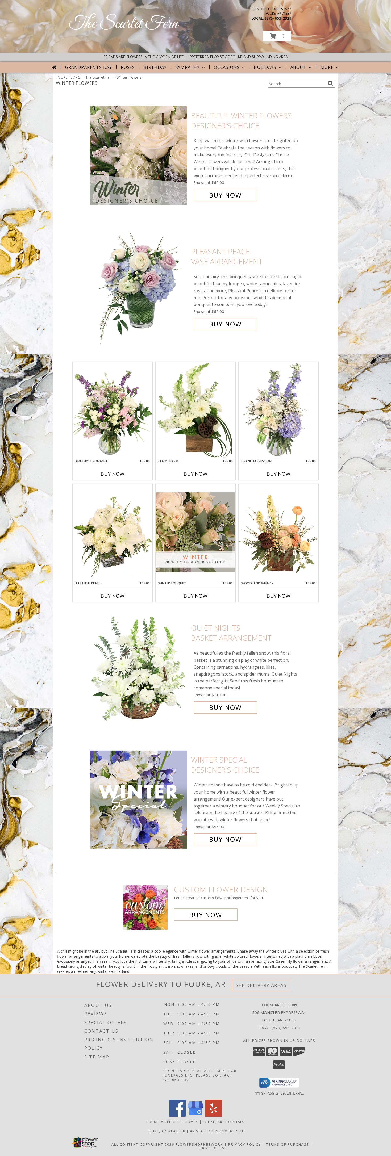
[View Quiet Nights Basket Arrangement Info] (139, 667)
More (327, 67)
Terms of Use (212, 1147)
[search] (330, 83)
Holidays (265, 67)
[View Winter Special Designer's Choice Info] (139, 799)
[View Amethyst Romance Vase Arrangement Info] (112, 410)
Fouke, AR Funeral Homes (172, 1121)
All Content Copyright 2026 (142, 1144)
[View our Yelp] (213, 1115)
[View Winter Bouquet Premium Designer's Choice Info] (195, 532)
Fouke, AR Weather (166, 1131)
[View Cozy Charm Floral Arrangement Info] (195, 410)
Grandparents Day (88, 67)
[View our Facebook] (177, 1115)
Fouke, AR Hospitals (224, 1121)
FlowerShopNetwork (199, 1144)
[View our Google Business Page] (195, 1115)
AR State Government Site (217, 1131)
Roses (128, 67)
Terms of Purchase (287, 1144)
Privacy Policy (244, 1144)
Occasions (227, 67)
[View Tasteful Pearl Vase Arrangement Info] (112, 532)
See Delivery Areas (261, 985)
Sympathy (188, 67)
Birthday (155, 67)
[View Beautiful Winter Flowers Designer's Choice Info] (139, 155)
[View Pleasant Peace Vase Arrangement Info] (139, 287)
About (298, 67)
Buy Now (225, 195)
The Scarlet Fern (123, 24)
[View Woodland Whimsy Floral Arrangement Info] (278, 532)
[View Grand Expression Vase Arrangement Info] (278, 410)
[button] (277, 36)
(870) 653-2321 (278, 18)
